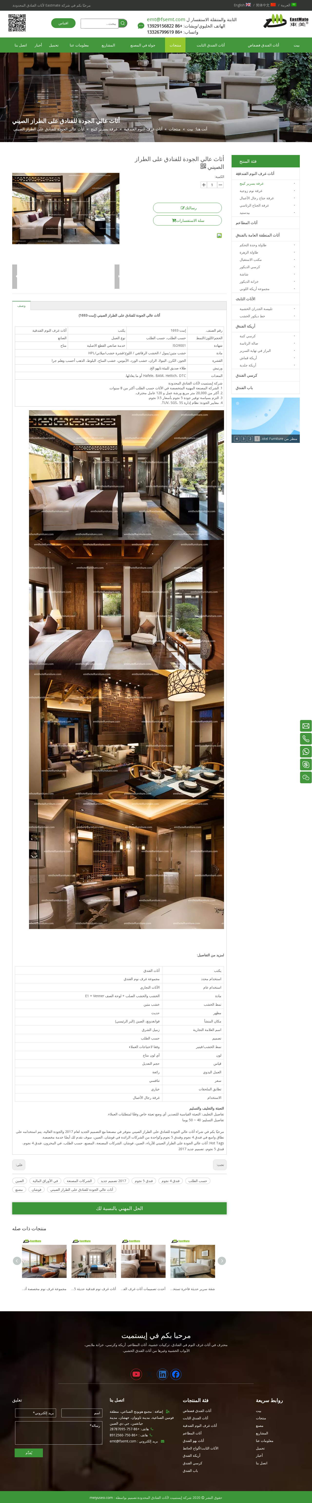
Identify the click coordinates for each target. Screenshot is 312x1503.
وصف (21, 305)
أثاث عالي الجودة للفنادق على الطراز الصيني (81, 1189)
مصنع (19, 1189)
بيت (258, 1410)
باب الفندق (244, 387)
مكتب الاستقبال (251, 259)
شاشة (244, 274)
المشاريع (262, 1433)
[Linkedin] (162, 1374)
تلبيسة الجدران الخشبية (256, 308)
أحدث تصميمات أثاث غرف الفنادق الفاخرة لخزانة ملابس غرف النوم (95, 1288)
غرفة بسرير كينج (251, 183)
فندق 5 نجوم (144, 1180)
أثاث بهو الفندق (193, 1440)
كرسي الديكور (250, 266)
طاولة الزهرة (249, 252)
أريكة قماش (248, 357)
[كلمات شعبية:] (122, 23)
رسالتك (191, 207)
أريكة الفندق (245, 326)
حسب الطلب (197, 1180)
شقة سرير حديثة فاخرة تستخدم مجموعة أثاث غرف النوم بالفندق (144, 1288)
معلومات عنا (264, 1440)
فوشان (36, 1189)
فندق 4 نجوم (171, 1180)
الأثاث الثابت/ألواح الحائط (200, 1448)
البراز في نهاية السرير (255, 350)
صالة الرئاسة (249, 343)
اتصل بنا (261, 1463)
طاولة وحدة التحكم (253, 245)
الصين (19, 1180)
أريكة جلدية (248, 365)
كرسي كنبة (248, 336)
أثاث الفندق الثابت (195, 1418)
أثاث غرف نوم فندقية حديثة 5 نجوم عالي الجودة (45, 1288)
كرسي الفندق (246, 375)
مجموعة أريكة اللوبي (255, 288)
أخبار (259, 1455)
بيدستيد (245, 212)
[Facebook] (176, 1374)
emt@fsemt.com (166, 19)
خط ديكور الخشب (252, 316)
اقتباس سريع (63, 24)
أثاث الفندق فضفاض (197, 1410)
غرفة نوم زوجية (251, 190)
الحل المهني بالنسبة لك (119, 1208)
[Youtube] (136, 1374)
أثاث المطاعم (246, 222)
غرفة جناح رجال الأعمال (257, 198)
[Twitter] (149, 1374)
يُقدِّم (29, 1452)
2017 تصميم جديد (113, 1180)
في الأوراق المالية (45, 1180)
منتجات (261, 1418)
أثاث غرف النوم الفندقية (255, 173)
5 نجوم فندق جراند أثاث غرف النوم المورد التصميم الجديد (194, 1288)
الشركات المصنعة (79, 1180)
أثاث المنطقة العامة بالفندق (258, 235)
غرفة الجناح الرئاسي (254, 205)
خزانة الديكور (249, 281)
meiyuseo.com (101, 1497)
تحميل (260, 1448)
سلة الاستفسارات (190, 220)
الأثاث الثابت (245, 298)
